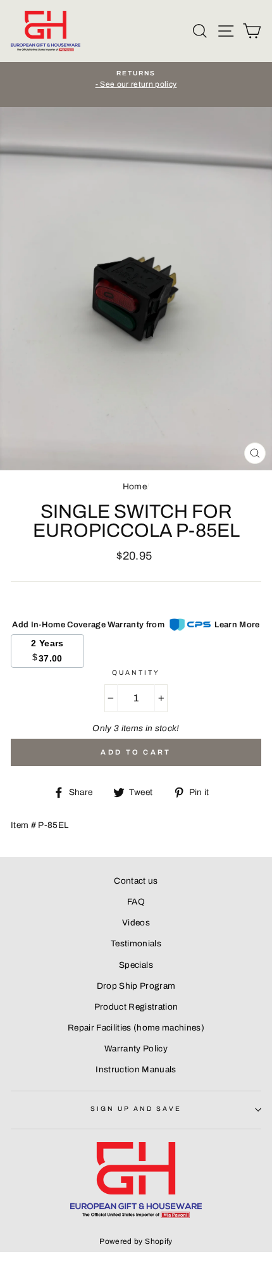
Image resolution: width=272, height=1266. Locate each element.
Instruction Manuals (136, 1069)
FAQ (136, 901)
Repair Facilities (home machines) (136, 1027)
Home (135, 486)
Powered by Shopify (135, 1241)
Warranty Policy (136, 1048)
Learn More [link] (236, 624)
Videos (136, 922)
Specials (136, 965)
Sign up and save (136, 1108)
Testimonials (136, 943)
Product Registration (136, 1007)
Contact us (136, 881)
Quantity (136, 672)
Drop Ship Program (136, 986)
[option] (136, 79)
